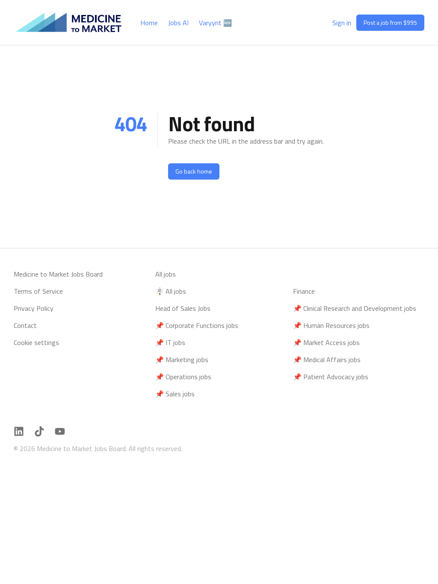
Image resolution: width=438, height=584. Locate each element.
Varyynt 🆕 (215, 23)
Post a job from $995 (390, 22)
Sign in (341, 23)
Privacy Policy (33, 308)
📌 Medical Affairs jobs (327, 359)
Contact (25, 325)
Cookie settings (36, 342)
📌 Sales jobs (175, 394)
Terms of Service (38, 291)
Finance (304, 291)
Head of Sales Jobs (182, 308)
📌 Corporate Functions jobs (196, 325)
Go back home (193, 171)
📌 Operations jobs (183, 377)
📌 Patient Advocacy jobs (330, 377)
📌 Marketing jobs (181, 359)
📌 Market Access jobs (326, 342)
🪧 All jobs (170, 291)
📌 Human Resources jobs (331, 325)
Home (149, 23)
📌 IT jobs (170, 342)
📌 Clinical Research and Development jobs (354, 308)
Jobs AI (178, 23)
